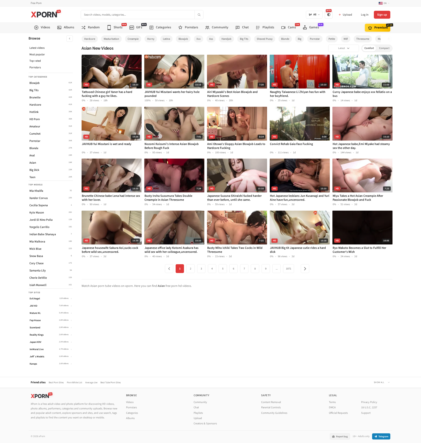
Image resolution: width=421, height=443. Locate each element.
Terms (332, 402)
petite (331, 39)
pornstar (315, 39)
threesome (362, 39)
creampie (133, 39)
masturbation (111, 39)
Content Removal (271, 402)
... (277, 269)
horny (150, 39)
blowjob (183, 39)
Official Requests (338, 413)
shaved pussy (265, 39)
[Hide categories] (69, 38)
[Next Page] (305, 268)
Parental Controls (271, 407)
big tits (244, 39)
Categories (132, 413)
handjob (226, 39)
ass (211, 39)
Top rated (35, 61)
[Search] (198, 14)
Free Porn (36, 3)
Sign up (382, 15)
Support (366, 413)
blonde (285, 39)
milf (346, 39)
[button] (390, 39)
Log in (364, 15)
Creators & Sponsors (205, 423)
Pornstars (35, 67)
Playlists (198, 413)
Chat (196, 407)
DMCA (332, 407)
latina (166, 39)
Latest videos (37, 48)
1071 (288, 269)
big (299, 39)
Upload (198, 418)
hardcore (89, 39)
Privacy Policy (369, 402)
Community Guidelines (274, 413)
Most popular (37, 54)
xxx (198, 39)
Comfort (369, 48)
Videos (130, 402)
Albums (130, 418)
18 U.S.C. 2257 (369, 407)
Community (200, 402)
